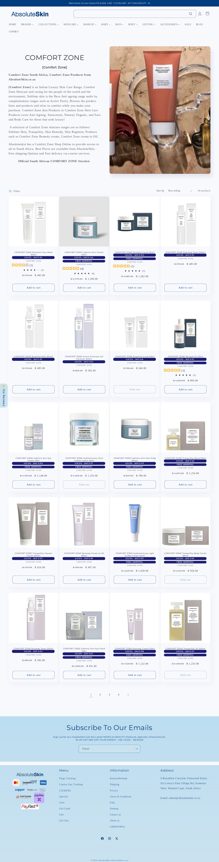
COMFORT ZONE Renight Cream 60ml (135, 252)
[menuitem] (13, 24)
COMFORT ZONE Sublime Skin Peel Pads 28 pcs (135, 459)
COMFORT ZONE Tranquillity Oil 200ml (185, 648)
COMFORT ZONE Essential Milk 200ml (33, 356)
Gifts (62, 802)
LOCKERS (65, 790)
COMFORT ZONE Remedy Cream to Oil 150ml (84, 554)
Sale (61, 814)
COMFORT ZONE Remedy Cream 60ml (135, 648)
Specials (63, 796)
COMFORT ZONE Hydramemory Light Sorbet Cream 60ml (135, 554)
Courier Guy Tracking (71, 784)
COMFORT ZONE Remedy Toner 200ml (34, 648)
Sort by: (161, 190)
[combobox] (135, 14)
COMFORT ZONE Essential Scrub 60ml (134, 356)
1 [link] (91, 694)
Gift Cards (64, 808)
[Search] (190, 13)
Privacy (114, 790)
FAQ (112, 802)
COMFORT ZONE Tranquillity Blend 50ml (185, 458)
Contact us (115, 814)
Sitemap (114, 808)
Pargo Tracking (67, 778)
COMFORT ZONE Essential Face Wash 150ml (33, 253)
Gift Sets (64, 820)
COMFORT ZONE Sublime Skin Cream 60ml (84, 253)
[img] (20, 265)
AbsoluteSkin (104, 860)
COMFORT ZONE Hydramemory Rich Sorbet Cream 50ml (84, 459)
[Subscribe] (136, 749)
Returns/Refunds (118, 778)
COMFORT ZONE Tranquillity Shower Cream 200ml (33, 554)
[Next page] (128, 694)
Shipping (114, 784)
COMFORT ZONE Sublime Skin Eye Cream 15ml (33, 459)
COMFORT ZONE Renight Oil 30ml (185, 356)
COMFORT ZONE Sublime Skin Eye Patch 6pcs (84, 649)
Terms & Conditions (120, 796)
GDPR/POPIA (117, 826)
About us (114, 820)
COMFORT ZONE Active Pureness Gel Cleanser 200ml (84, 357)
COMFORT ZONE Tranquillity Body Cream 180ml (185, 554)
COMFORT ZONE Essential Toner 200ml (185, 252)
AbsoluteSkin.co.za (119, 860)
